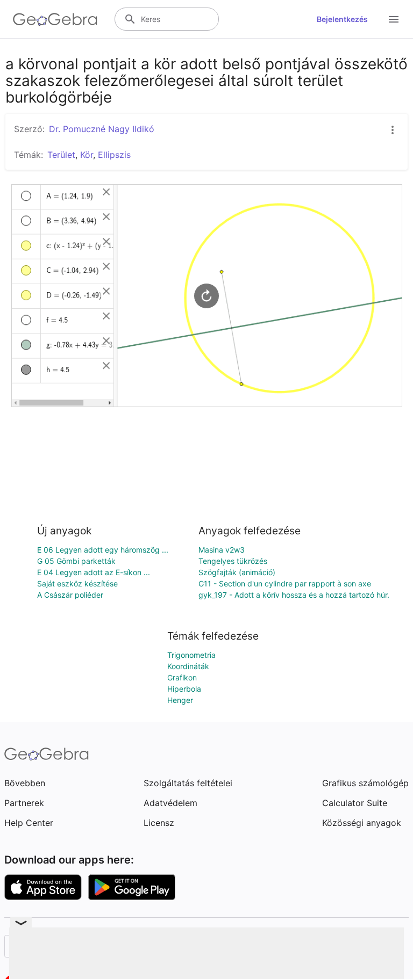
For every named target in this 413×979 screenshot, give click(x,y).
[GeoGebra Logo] (55, 19)
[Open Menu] (393, 19)
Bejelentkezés (342, 19)
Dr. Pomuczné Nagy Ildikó (101, 129)
